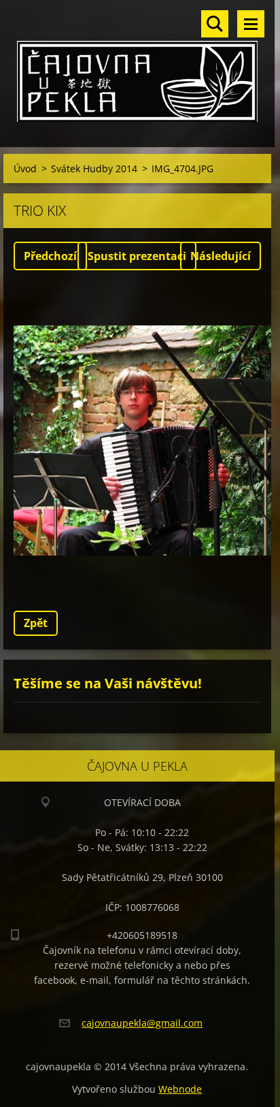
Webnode (180, 1088)
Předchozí (50, 255)
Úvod (25, 168)
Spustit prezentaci (137, 255)
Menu (250, 23)
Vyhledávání (214, 23)
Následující (220, 255)
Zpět (36, 622)
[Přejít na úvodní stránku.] (137, 65)
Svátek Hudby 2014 (94, 168)
